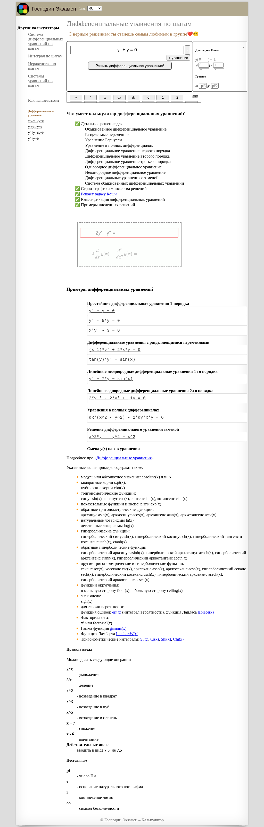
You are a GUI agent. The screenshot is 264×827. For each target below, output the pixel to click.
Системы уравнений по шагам (40, 81)
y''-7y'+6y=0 (36, 133)
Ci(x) (154, 639)
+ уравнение (178, 58)
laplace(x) (206, 612)
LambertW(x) (127, 634)
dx (119, 97)
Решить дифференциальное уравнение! (130, 66)
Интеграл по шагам (45, 56)
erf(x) (116, 612)
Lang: (82, 8)
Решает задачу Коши (99, 194)
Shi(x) (166, 639)
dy (134, 97)
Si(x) (144, 639)
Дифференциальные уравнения (124, 458)
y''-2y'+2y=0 (36, 121)
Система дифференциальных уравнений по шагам (45, 41)
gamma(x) (118, 628)
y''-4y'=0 (33, 139)
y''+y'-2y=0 (35, 127)
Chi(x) (178, 639)
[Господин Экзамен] (23, 9)
